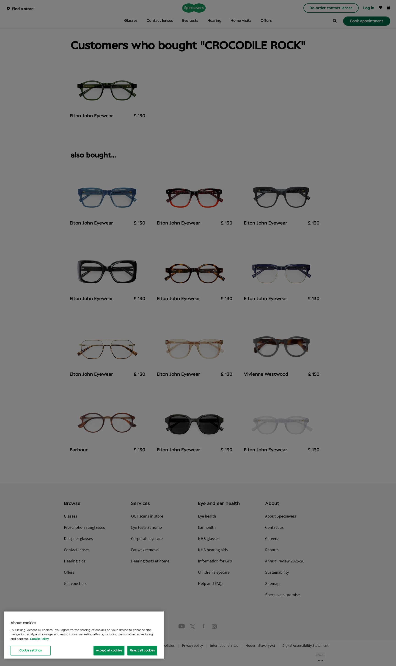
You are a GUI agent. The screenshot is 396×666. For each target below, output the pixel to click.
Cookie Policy (39, 639)
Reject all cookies (142, 650)
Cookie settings (30, 650)
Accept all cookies (109, 650)
